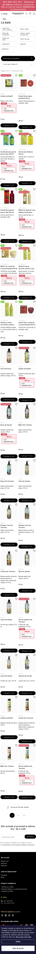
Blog (2, 877)
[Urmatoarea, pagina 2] (18, 815)
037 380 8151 (8, 901)
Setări (18, 942)
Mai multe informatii (23, 937)
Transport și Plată (7, 891)
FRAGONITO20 (9, 109)
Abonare (30, 836)
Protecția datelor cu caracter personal (14, 889)
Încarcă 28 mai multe (19, 807)
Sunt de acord (18, 948)
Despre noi (4, 861)
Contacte (4, 875)
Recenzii (4, 863)
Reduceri (4, 865)
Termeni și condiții (7, 887)
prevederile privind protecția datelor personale (18, 845)
